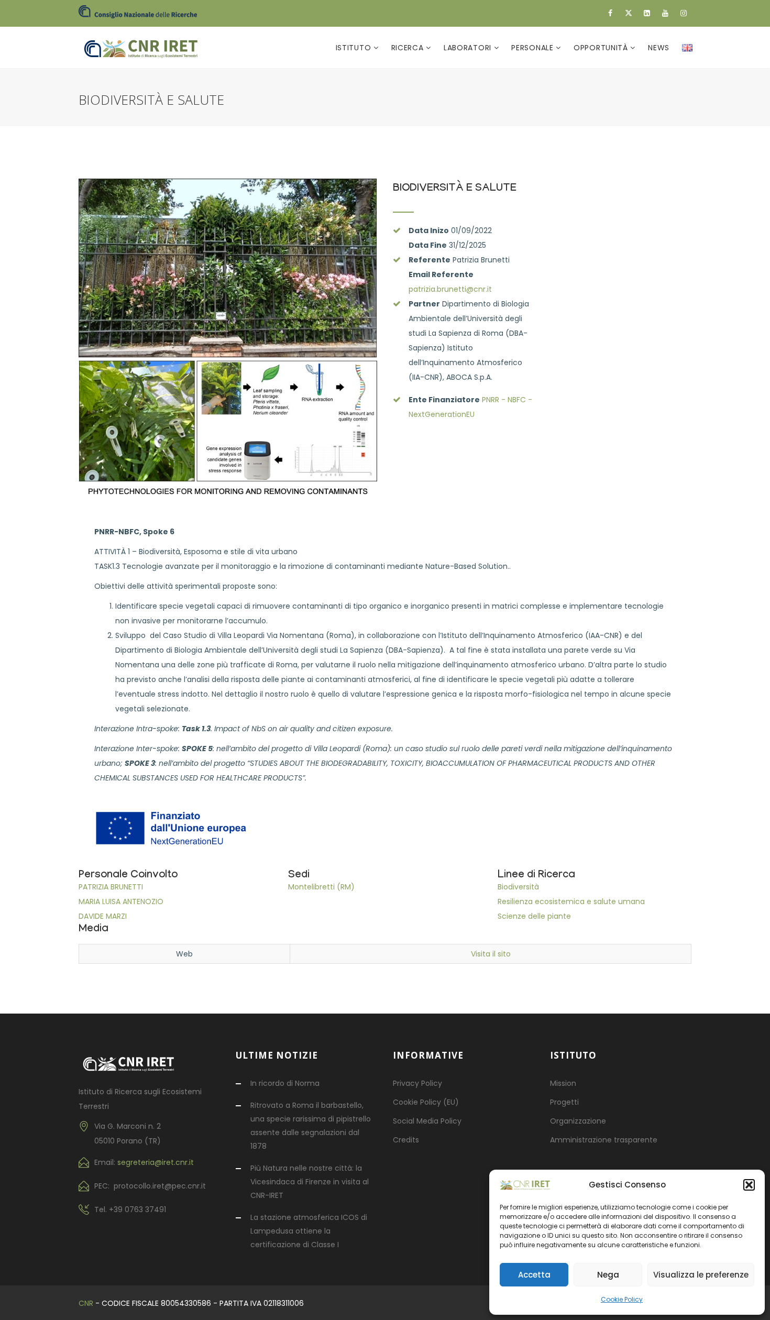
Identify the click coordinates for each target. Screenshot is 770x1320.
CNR (86, 1303)
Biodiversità (518, 887)
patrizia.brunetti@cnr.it (450, 289)
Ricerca (408, 47)
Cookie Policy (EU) (426, 1102)
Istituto (354, 47)
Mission (563, 1083)
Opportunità (602, 47)
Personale (533, 47)
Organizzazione (578, 1121)
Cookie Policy (622, 1299)
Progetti (564, 1102)
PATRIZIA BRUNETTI (111, 887)
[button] (749, 1185)
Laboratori (469, 47)
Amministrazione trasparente (603, 1140)
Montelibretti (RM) (321, 887)
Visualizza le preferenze (701, 1274)
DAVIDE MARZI (103, 916)
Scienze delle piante (534, 916)
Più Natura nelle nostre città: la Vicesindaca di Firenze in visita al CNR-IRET (309, 1182)
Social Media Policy (427, 1121)
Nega (608, 1274)
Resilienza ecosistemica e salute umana (571, 901)
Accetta (534, 1274)
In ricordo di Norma (285, 1083)
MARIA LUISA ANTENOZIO (121, 901)
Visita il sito (491, 954)
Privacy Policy (417, 1083)
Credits (406, 1140)
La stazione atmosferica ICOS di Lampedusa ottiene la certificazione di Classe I (308, 1231)
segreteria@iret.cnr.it (155, 1162)
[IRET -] (146, 48)
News (658, 47)
